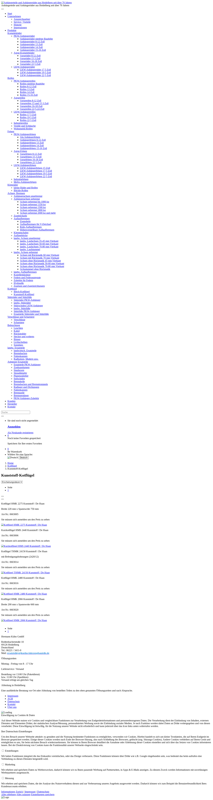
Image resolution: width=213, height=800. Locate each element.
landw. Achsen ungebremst (27, 238)
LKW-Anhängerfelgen (25, 165)
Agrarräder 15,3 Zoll (30, 58)
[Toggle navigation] (2, 9)
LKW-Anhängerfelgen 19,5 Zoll (36, 173)
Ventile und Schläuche (25, 126)
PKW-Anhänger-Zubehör (26, 398)
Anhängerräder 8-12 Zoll (32, 41)
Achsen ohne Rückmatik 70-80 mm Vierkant (42, 266)
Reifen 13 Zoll (27, 89)
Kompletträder (14, 33)
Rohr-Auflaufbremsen (31, 227)
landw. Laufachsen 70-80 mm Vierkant (39, 246)
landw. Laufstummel (30, 249)
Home (10, 463)
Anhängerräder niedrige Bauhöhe (36, 38)
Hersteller (12, 404)
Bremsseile (19, 392)
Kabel (17, 331)
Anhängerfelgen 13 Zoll (32, 142)
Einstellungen (11, 750)
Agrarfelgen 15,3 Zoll (30, 156)
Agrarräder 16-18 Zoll (31, 61)
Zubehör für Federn (23, 280)
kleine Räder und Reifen (26, 187)
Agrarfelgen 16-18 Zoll (31, 159)
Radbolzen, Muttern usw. (26, 359)
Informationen (8, 791)
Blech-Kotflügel (22, 291)
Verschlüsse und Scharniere (20, 317)
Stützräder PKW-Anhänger (27, 300)
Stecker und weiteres (24, 336)
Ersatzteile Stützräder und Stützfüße (31, 314)
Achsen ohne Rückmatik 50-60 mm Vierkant (42, 263)
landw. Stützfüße (22, 308)
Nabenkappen (20, 356)
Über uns (12, 707)
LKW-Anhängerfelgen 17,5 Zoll (36, 170)
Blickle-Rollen (21, 190)
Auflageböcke (21, 235)
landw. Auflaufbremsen (25, 272)
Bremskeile (19, 381)
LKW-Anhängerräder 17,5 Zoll (35, 69)
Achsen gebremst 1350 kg (33, 204)
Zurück (19, 791)
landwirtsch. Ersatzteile (25, 350)
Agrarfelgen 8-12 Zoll (31, 154)
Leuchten (18, 328)
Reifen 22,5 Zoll (28, 120)
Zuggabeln (25, 221)
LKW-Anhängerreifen (25, 111)
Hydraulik (19, 283)
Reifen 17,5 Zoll (28, 114)
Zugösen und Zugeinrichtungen (29, 286)
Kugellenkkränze (22, 274)
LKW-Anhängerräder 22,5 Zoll (35, 75)
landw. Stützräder (22, 302)
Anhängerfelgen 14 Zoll (32, 145)
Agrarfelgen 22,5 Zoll (30, 162)
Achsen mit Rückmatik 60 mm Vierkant (39, 255)
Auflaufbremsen (22, 218)
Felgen (10, 131)
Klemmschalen (21, 232)
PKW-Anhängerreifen (24, 81)
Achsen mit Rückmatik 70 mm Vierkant (39, 258)
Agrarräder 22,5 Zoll (30, 64)
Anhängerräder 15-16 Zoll (33, 50)
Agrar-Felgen (20, 151)
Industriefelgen (21, 179)
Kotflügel (12, 288)
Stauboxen (19, 370)
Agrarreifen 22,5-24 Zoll (32, 109)
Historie (18, 24)
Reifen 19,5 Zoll (28, 117)
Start (9, 13)
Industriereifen (21, 123)
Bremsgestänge (21, 395)
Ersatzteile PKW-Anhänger (27, 364)
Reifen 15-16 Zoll (29, 95)
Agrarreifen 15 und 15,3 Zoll (34, 103)
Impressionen (20, 27)
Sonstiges (18, 345)
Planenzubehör (21, 375)
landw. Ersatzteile (16, 347)
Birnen (17, 339)
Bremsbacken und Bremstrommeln (31, 384)
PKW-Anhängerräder (24, 36)
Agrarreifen (19, 97)
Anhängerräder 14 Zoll (31, 47)
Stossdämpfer (20, 373)
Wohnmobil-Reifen (23, 128)
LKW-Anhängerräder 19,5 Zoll (35, 72)
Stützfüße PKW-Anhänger (27, 311)
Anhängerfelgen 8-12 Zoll (33, 140)
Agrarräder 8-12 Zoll (30, 55)
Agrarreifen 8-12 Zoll (30, 100)
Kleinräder (12, 184)
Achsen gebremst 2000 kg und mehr (38, 213)
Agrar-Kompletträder (24, 52)
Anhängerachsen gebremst (27, 199)
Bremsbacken (20, 353)
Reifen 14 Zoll (27, 92)
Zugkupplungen (21, 367)
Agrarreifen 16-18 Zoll (31, 106)
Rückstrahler (20, 333)
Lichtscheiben (20, 342)
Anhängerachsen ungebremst (28, 196)
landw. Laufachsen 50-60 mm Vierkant (39, 243)
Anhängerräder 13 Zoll (31, 44)
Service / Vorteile (22, 22)
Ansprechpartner (22, 19)
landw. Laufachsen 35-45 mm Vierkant (39, 241)
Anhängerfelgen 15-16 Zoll (33, 148)
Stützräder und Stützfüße (19, 297)
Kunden (11, 401)
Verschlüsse (19, 319)
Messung (9, 778)
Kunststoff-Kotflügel (24, 294)
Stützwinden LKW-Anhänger (28, 305)
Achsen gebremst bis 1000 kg (34, 201)
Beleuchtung (13, 325)
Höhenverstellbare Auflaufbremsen (37, 229)
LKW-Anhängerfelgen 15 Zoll (35, 168)
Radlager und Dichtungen (26, 387)
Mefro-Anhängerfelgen (25, 182)
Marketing (10, 764)
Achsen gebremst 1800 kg (33, 210)
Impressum (12, 696)
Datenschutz (13, 701)
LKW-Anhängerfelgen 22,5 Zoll (36, 176)
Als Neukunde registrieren (20, 432)
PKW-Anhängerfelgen (25, 134)
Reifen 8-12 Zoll (28, 86)
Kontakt (11, 406)
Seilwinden (19, 378)
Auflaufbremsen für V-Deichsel (35, 224)
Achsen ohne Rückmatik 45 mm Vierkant (40, 260)
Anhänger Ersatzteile (17, 361)
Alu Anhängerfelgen (30, 137)
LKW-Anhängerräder (24, 67)
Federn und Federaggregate (27, 277)
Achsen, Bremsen (16, 193)
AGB (10, 698)
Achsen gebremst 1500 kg (33, 207)
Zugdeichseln (20, 215)
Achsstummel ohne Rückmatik (35, 269)
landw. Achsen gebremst (26, 252)
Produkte (11, 30)
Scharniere (19, 322)
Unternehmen (14, 16)
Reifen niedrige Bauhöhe (32, 83)
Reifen (10, 78)
